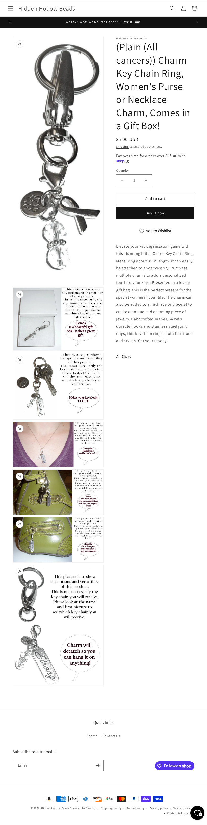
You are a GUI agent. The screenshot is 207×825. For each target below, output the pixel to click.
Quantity (122, 170)
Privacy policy (158, 808)
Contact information (180, 813)
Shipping (122, 146)
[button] (10, 8)
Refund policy (135, 808)
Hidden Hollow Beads (55, 808)
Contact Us (111, 736)
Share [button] (126, 356)
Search (92, 736)
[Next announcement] (197, 22)
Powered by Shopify (83, 808)
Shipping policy (111, 808)
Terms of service (183, 808)
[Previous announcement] (9, 22)
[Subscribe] (97, 765)
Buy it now (155, 213)
